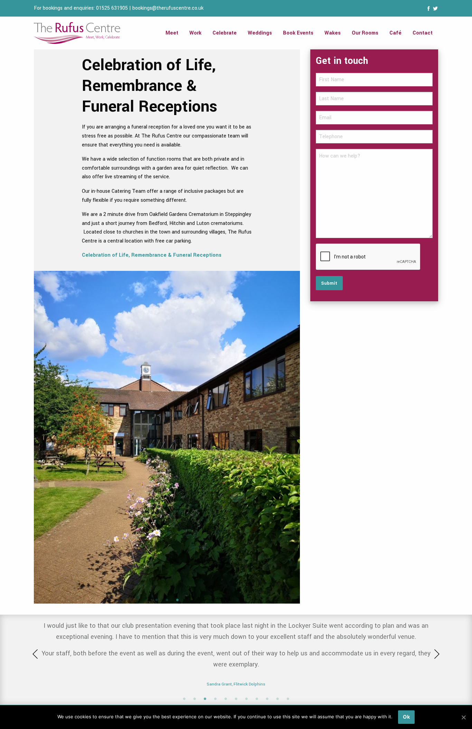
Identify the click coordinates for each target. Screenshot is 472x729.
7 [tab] (246, 698)
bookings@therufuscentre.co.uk (168, 8)
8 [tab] (256, 698)
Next (289, 437)
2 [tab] (166, 600)
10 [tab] (277, 698)
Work (195, 33)
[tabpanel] (167, 371)
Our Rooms (365, 33)
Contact (423, 33)
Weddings (260, 33)
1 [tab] (156, 600)
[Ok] (463, 717)
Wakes (332, 33)
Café (395, 33)
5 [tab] (225, 698)
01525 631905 (112, 8)
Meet (172, 33)
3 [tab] (177, 600)
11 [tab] (287, 698)
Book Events (298, 33)
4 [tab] (215, 698)
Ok (406, 717)
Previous (44, 437)
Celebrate (225, 33)
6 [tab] (236, 698)
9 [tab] (267, 698)
